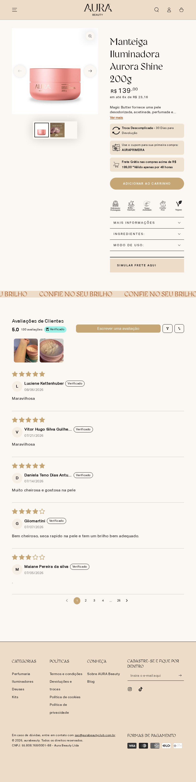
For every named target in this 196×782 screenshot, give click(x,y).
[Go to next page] (128, 600)
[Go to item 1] (26, 350)
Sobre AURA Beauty (103, 674)
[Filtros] (168, 328)
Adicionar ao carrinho (147, 183)
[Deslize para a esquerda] (20, 71)
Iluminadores (22, 681)
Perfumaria (21, 674)
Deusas (18, 689)
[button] (156, 10)
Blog (90, 681)
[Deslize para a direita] (90, 71)
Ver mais (116, 117)
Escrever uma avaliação (118, 328)
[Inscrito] (181, 675)
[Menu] (14, 10)
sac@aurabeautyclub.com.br (95, 735)
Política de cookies (65, 697)
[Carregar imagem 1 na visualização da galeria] (41, 130)
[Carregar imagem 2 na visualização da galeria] (57, 130)
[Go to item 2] (52, 350)
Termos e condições (66, 674)
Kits (15, 697)
